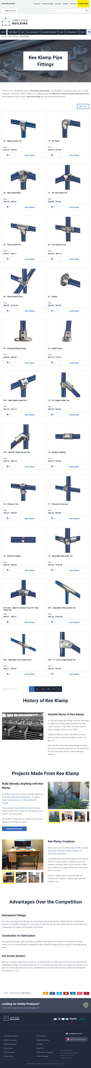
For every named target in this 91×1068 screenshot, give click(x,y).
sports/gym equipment (57, 854)
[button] (54, 816)
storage (5, 803)
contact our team (25, 808)
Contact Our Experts (14, 829)
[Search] (86, 11)
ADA (61, 32)
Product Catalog (47, 4)
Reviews (73, 4)
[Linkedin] (73, 993)
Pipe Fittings (13, 32)
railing (12, 797)
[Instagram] (79, 993)
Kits (2, 32)
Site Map (39, 1044)
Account (58, 4)
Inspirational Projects (11, 1036)
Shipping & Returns (42, 1040)
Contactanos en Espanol (44, 1052)
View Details (30, 155)
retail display (28, 800)
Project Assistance (10, 1044)
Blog (82, 32)
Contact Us (40, 1048)
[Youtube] (66, 993)
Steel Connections (32, 32)
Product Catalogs (42, 1056)
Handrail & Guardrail (49, 32)
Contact (65, 4)
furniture (75, 851)
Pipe (22, 32)
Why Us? (37, 4)
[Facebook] (52, 993)
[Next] (59, 689)
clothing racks (24, 797)
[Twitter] (59, 993)
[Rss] (45, 993)
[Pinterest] (86, 993)
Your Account (8, 1048)
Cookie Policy (8, 1056)
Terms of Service (9, 1052)
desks (78, 848)
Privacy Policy (41, 1036)
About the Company (10, 1040)
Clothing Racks (72, 32)
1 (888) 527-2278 (9, 11)
